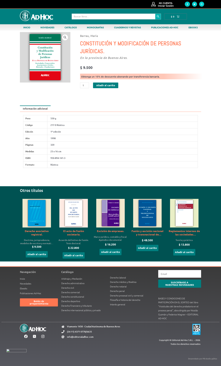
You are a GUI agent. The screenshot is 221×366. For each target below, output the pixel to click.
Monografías (95, 27)
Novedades (47, 27)
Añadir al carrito (105, 85)
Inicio (26, 27)
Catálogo (71, 27)
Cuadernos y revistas (127, 27)
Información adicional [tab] (35, 108)
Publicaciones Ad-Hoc (164, 27)
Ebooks (193, 27)
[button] (65, 37)
